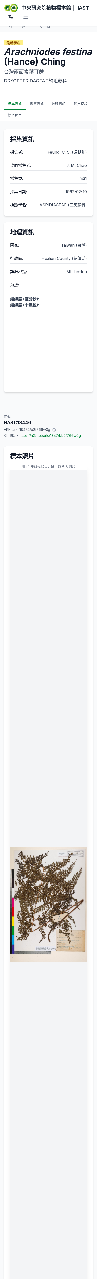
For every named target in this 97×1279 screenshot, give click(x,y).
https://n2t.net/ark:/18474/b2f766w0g (50, 435)
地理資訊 (59, 104)
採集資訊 (37, 104)
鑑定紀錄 (81, 104)
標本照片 (15, 115)
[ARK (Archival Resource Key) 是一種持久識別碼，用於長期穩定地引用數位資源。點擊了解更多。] (54, 429)
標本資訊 (15, 104)
